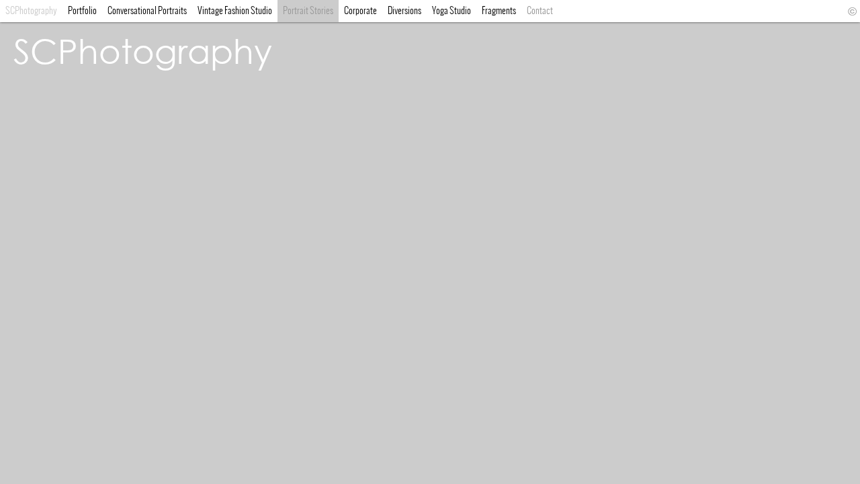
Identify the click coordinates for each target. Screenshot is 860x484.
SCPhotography (142, 50)
